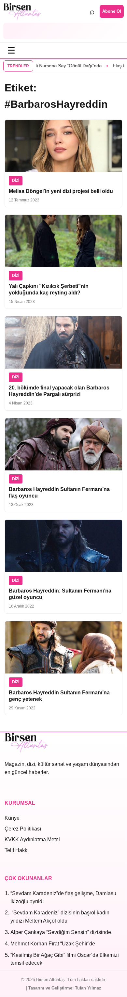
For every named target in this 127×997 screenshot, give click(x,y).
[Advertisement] (63, 31)
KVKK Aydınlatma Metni (32, 839)
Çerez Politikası (23, 828)
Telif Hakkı (17, 850)
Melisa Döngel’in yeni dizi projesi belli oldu (61, 191)
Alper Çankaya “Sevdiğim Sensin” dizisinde (60, 932)
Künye (12, 818)
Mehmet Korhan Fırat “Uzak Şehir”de (52, 943)
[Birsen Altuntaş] (22, 11)
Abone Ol (111, 11)
